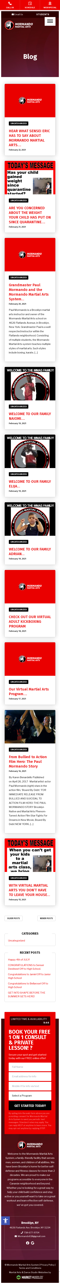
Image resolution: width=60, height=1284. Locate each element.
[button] (5, 1220)
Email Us (18, 14)
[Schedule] (30, 5)
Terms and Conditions (30, 1268)
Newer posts (46, 918)
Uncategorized (18, 123)
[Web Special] (50, 5)
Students (42, 14)
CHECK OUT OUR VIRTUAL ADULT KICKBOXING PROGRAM (30, 621)
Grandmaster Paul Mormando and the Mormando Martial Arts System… (29, 292)
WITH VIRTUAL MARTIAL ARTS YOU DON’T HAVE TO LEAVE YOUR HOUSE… (29, 890)
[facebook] (27, 1243)
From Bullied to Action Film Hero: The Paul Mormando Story (28, 761)
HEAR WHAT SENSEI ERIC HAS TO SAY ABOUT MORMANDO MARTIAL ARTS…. (29, 138)
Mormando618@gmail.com (31, 1236)
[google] (32, 1243)
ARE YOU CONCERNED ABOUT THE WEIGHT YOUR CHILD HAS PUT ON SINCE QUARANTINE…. (30, 215)
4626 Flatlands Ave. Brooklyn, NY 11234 (30, 1227)
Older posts (13, 918)
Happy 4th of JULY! (19, 959)
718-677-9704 (31, 1232)
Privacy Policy (47, 1264)
